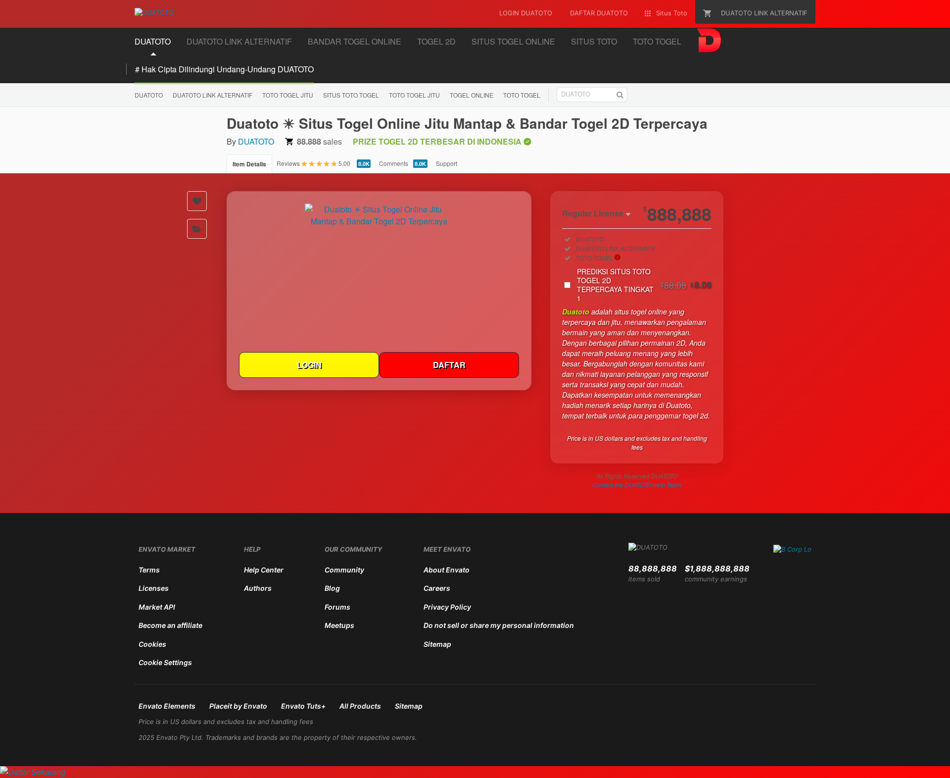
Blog (332, 588)
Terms (149, 570)
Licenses (154, 588)
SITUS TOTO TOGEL (351, 95)
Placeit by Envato (238, 706)
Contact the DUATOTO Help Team (636, 484)
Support (446, 163)
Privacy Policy (447, 607)
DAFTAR (449, 364)
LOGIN (309, 364)
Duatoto (575, 311)
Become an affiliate (170, 625)
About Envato (447, 570)
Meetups (339, 625)
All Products (360, 706)
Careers (437, 588)
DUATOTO (149, 95)
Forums (337, 607)
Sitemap (437, 644)
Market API (157, 607)
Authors (258, 588)
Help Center (264, 570)
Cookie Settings (165, 662)
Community (344, 570)
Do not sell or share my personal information (499, 625)
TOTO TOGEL (521, 95)
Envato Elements (167, 706)
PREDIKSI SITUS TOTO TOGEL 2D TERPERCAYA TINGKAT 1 (644, 285)
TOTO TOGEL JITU (287, 95)
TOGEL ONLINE (471, 95)
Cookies (152, 644)
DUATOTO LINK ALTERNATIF (212, 95)
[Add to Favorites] (197, 201)
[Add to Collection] (197, 229)
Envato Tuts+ (303, 706)
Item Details (249, 163)
